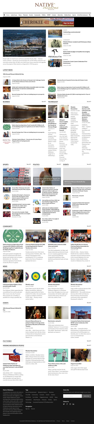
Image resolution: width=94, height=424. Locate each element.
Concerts (42, 394)
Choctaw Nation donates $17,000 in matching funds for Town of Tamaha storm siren (35, 246)
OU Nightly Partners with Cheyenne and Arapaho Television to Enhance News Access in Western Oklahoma (86, 114)
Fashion (53, 394)
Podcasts (25, 15)
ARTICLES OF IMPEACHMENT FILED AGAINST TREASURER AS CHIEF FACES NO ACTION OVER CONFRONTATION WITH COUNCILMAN (50, 211)
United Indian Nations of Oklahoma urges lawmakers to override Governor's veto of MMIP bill (13, 366)
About (67, 421)
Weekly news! (30, 284)
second (33, 408)
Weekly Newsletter (74, 108)
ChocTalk (28, 394)
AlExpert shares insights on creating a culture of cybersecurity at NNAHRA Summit (63, 125)
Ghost (53, 421)
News (20, 15)
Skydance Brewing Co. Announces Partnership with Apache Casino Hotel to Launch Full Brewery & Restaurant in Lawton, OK (21, 197)
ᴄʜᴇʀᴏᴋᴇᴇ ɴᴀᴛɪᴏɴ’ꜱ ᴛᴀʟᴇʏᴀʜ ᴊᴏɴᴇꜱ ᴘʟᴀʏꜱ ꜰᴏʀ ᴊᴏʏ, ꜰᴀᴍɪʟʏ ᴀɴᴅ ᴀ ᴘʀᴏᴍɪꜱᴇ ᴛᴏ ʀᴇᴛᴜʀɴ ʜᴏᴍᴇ (21, 206)
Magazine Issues (44, 397)
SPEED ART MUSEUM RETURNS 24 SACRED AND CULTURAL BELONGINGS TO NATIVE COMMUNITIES (28, 87)
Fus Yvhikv (35, 397)
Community (37, 15)
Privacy (58, 421)
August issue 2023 (76, 363)
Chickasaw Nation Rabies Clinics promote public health (12, 285)
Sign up (27, 408)
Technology (28, 402)
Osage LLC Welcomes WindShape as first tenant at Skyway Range (52, 123)
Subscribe (86, 396)
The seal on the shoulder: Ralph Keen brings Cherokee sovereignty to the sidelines (21, 213)
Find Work (28, 397)
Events (31, 15)
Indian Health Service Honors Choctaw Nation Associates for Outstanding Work (80, 246)
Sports (74, 15)
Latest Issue (14, 15)
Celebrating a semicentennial (71, 32)
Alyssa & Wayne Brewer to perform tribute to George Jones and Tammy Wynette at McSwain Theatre (81, 189)
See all (43, 101)
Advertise (60, 15)
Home (7, 15)
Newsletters (29, 399)
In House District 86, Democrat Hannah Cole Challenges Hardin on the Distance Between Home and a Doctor (28, 80)
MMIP (48, 15)
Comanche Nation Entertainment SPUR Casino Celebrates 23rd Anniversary (80, 204)
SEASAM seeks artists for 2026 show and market (57, 245)
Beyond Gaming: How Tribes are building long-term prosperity (28, 94)
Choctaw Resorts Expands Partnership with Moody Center (72, 80)
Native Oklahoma (32, 421)
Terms (63, 421)
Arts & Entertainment (31, 392)
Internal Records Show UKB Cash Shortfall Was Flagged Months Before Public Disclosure (50, 201)
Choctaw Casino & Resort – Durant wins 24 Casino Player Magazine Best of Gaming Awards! (27, 140)
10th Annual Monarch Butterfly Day (13, 74)
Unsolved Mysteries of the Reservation (43, 402)
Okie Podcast (36, 399)
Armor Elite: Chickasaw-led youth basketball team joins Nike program (21, 188)
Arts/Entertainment (82, 15)
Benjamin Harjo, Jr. (43, 392)
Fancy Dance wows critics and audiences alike (56, 364)
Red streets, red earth (78, 195)
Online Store (67, 15)
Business (65, 59)
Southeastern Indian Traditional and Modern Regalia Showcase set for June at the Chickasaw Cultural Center (81, 213)
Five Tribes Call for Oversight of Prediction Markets (50, 219)
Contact (54, 15)
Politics (44, 15)
